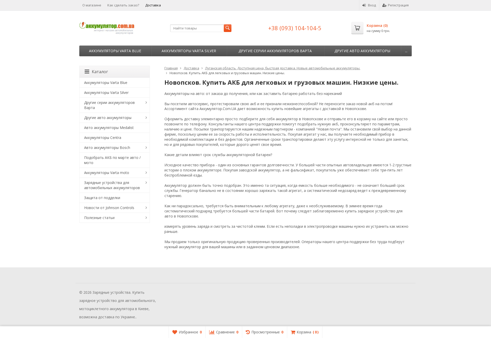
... (406, 50)
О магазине (91, 5)
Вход (372, 5)
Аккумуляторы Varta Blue (115, 50)
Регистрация (398, 5)
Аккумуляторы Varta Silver (189, 50)
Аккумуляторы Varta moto (106, 172)
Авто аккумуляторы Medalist (109, 127)
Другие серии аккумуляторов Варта (275, 50)
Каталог (100, 71)
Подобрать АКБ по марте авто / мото (112, 160)
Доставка (153, 5)
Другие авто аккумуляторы (362, 50)
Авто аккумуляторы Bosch (107, 147)
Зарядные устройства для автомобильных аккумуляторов (112, 185)
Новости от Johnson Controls (109, 207)
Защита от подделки (102, 197)
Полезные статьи (99, 217)
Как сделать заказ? (123, 5)
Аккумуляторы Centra (102, 137)
